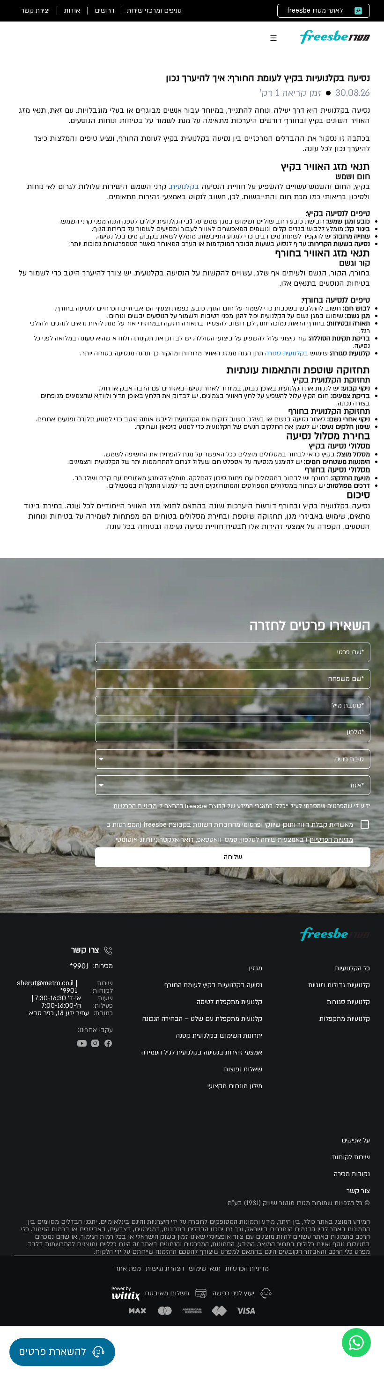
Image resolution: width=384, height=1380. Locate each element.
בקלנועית (184, 186)
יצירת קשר (35, 10)
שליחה (233, 857)
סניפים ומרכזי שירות (154, 10)
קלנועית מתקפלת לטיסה (229, 1002)
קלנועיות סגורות (348, 1002)
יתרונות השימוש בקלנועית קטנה (219, 1036)
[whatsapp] (356, 1342)
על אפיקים (355, 1140)
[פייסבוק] (108, 1043)
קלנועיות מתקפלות (344, 1019)
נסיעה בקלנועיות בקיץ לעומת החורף (213, 985)
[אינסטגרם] (95, 1043)
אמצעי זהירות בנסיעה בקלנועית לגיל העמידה (201, 1052)
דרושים (105, 10)
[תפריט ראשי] (273, 38)
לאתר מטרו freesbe (315, 10)
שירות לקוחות (351, 1157)
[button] (232, 759)
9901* (79, 966)
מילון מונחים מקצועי (234, 1086)
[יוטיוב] (82, 1043)
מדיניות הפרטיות (135, 806)
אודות (72, 10)
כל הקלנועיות (352, 968)
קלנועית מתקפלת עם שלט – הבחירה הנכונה (202, 1019)
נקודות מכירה (352, 1174)
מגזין (255, 968)
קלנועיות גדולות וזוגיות (339, 985)
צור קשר (358, 1191)
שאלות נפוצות (243, 1069)
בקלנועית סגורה (286, 353)
